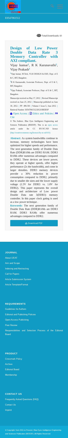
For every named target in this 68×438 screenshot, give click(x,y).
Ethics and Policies (42, 113)
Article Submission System (18, 279)
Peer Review (11, 325)
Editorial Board (12, 369)
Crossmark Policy (13, 359)
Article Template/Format (16, 284)
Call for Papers (12, 274)
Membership (11, 375)
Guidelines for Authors (15, 309)
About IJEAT (11, 258)
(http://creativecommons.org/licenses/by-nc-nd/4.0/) (30, 133)
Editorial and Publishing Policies (20, 314)
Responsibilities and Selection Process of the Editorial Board (34, 332)
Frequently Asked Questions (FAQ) (21, 399)
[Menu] (58, 6)
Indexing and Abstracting (17, 268)
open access (53, 125)
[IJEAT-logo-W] (28, 6)
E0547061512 (12, 18)
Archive (8, 364)
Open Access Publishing (17, 320)
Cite (12, 117)
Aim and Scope (12, 263)
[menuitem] (50, 6)
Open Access (19, 113)
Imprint (8, 410)
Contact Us (10, 405)
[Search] (50, 6)
